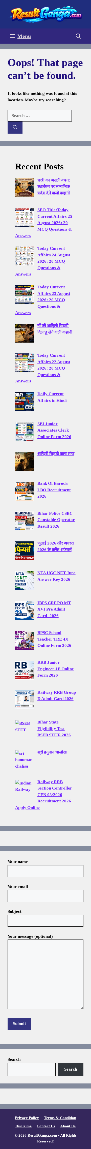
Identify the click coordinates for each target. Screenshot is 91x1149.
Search (14, 1059)
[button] (78, 36)
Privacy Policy (27, 1118)
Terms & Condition (60, 1118)
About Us (68, 1126)
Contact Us (46, 1126)
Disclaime (23, 1126)
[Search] (15, 128)
